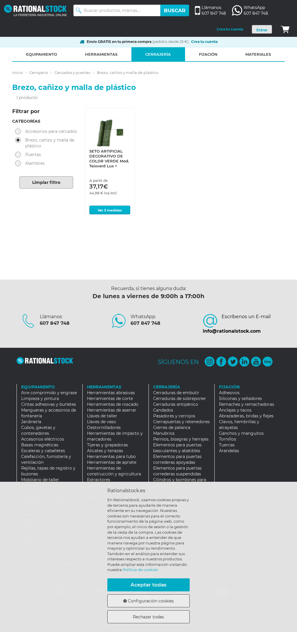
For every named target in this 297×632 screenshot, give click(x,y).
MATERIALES (258, 54)
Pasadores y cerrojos (174, 416)
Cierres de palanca (171, 427)
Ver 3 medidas (110, 210)
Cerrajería (38, 72)
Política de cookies (140, 569)
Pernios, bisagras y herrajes (181, 439)
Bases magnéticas (39, 445)
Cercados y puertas (72, 72)
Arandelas (229, 450)
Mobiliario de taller (40, 479)
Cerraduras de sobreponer (179, 398)
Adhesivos (229, 392)
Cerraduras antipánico (175, 404)
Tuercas (227, 445)
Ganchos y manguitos (241, 433)
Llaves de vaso (101, 421)
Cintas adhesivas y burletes (48, 404)
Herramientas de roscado (112, 404)
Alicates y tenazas (105, 450)
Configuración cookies (150, 601)
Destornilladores (104, 427)
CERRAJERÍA (158, 54)
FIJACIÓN (208, 54)
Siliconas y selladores (240, 398)
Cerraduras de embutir (176, 392)
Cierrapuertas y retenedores (181, 421)
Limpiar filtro (46, 182)
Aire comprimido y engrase (49, 392)
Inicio (17, 72)
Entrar (261, 30)
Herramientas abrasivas (111, 392)
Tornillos (227, 439)
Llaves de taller (102, 416)
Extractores (98, 479)
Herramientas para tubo (111, 456)
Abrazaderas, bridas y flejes (246, 416)
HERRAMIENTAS (101, 54)
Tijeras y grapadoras (107, 445)
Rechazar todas (148, 617)
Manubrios (164, 433)
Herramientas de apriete (111, 462)
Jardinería (31, 421)
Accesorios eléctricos (42, 439)
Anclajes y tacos (235, 410)
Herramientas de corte (110, 398)
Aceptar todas (148, 585)
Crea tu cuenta (230, 29)
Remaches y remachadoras (246, 404)
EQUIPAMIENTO (41, 54)
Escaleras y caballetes (43, 450)
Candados (163, 410)
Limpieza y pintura (40, 398)
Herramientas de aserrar (111, 410)
